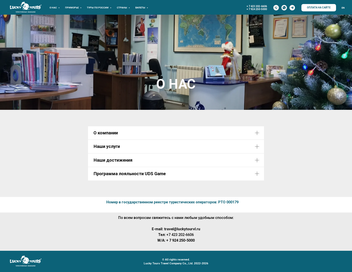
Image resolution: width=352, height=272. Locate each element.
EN (343, 7)
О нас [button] (53, 7)
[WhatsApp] (284, 7)
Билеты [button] (140, 7)
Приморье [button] (72, 7)
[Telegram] (292, 7)
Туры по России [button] (98, 7)
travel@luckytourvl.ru (182, 229)
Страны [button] (122, 7)
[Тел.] (276, 7)
